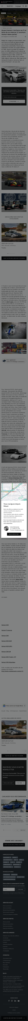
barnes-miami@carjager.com (17, 530)
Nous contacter (13, 534)
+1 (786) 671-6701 (15, 528)
